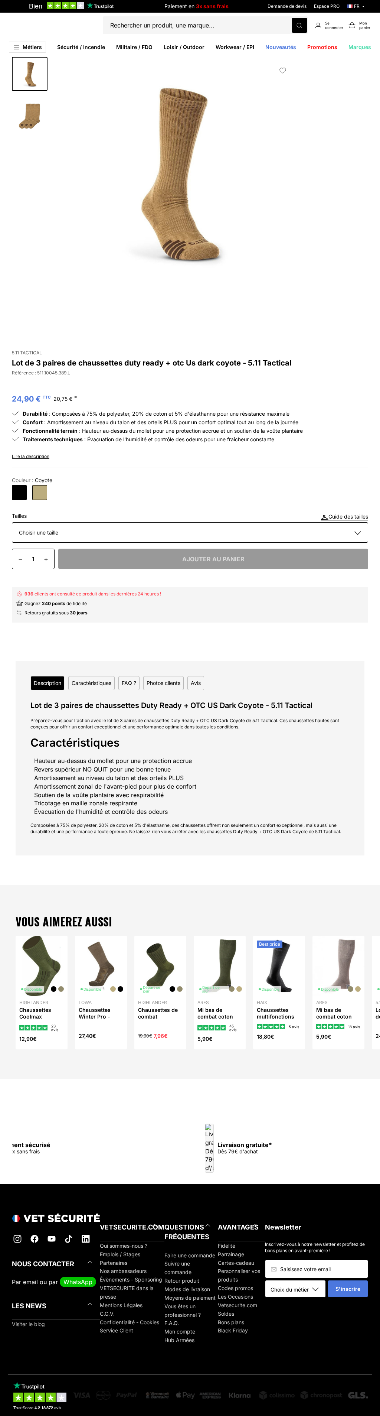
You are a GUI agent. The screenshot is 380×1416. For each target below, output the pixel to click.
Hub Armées (179, 1340)
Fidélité (226, 1246)
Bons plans (231, 1322)
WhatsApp (77, 1282)
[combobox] (298, 1289)
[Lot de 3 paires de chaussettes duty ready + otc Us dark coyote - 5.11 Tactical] (39, 492)
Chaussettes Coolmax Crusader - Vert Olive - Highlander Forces (39, 1027)
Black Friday (233, 1330)
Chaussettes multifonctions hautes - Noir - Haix (276, 1020)
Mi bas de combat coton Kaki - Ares (215, 1016)
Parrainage (231, 1254)
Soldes (226, 1314)
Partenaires (113, 1263)
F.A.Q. (171, 1323)
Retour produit (181, 1280)
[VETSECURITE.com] (56, 1218)
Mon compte (179, 1331)
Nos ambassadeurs (123, 1271)
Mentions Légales (121, 1305)
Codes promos (235, 1288)
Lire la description (30, 456)
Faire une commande (189, 1255)
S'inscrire (347, 1289)
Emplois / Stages (120, 1254)
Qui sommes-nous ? (123, 1246)
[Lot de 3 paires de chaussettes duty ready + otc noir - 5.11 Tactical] (19, 492)
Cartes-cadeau (236, 1263)
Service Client (116, 1330)
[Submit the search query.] (299, 25)
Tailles (19, 516)
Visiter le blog (28, 1324)
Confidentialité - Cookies (129, 1322)
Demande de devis (287, 6)
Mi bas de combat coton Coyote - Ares (334, 1016)
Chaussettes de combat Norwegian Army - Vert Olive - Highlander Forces (159, 1027)
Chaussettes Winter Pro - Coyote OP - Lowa (95, 1020)
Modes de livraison (187, 1289)
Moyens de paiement (190, 1298)
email (30, 1282)
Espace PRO (327, 6)
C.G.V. (107, 1314)
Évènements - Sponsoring (131, 1279)
